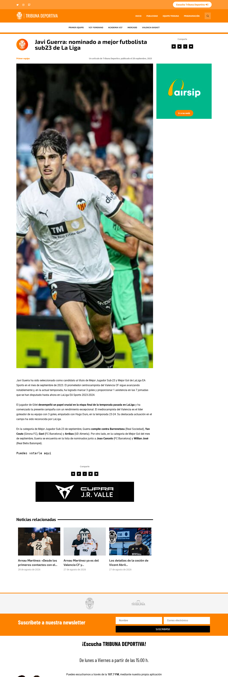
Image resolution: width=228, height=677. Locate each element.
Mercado (132, 27)
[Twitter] (17, 5)
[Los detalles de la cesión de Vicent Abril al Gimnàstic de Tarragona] (130, 541)
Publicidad (152, 16)
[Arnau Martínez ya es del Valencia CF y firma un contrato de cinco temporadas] (85, 541)
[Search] (208, 16)
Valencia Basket (151, 27)
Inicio (138, 16)
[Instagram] (23, 5)
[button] (174, 46)
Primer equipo (76, 27)
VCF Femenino (96, 27)
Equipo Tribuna (171, 16)
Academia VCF (115, 27)
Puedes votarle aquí (33, 453)
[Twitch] (29, 5)
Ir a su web (192, 113)
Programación (192, 16)
